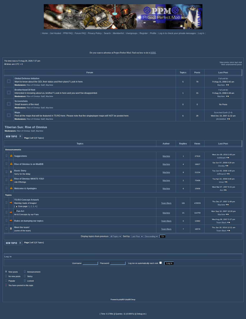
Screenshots (21, 101)
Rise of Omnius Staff (36, 85)
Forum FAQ (80, 33)
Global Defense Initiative (27, 78)
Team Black (166, 203)
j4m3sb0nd (221, 119)
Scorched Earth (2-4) (223, 112)
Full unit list (223, 78)
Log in (201, 33)
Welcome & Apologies (25, 188)
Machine (49, 85)
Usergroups (132, 33)
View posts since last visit (231, 62)
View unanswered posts (231, 64)
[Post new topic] (14, 137)
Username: (77, 263)
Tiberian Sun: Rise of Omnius (26, 127)
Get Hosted (56, 33)
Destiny (221, 166)
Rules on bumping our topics (28, 221)
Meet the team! (22, 227)
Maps (17, 112)
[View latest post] (227, 85)
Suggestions (20, 156)
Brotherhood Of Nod (25, 90)
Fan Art (20, 211)
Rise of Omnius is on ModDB (28, 164)
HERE (153, 52)
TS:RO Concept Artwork (26, 200)
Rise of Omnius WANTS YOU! (29, 179)
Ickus (221, 182)
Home (45, 33)
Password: (104, 263)
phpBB (121, 299)
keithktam (221, 158)
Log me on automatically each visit (143, 263)
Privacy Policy (95, 33)
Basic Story (20, 170)
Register (144, 33)
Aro (221, 190)
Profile (153, 33)
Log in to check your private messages (177, 33)
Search (107, 33)
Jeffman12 (221, 174)
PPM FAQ (68, 33)
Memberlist (118, 33)
